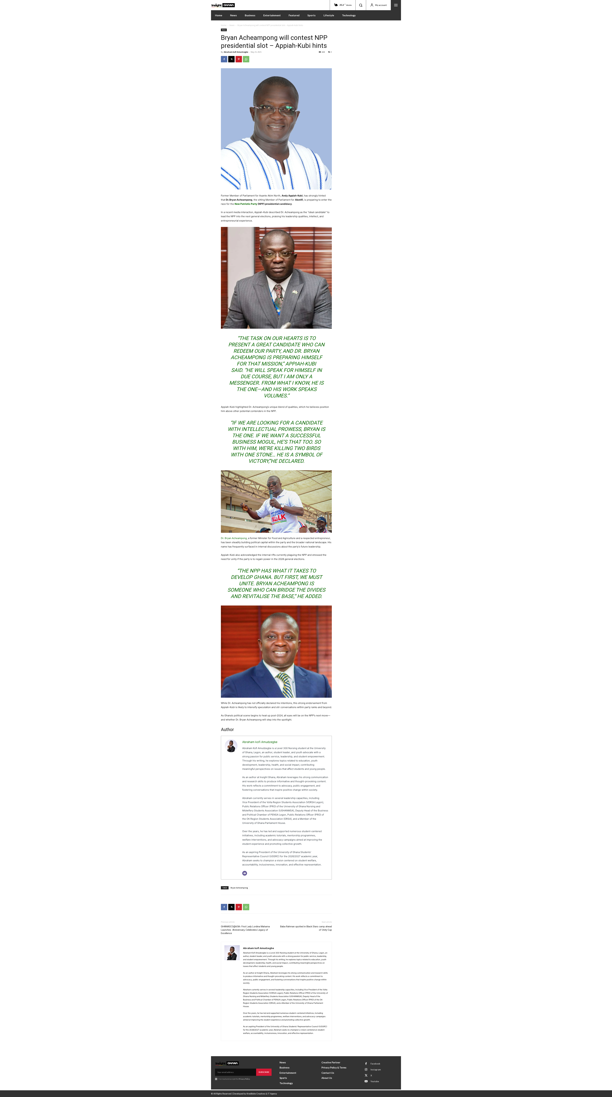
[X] (231, 59)
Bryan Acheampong (239, 887)
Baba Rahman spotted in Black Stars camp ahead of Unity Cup (306, 928)
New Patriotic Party (246, 203)
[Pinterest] (239, 59)
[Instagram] (366, 1070)
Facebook (375, 1063)
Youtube (375, 1081)
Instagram (376, 1069)
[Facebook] (224, 59)
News (231, 25)
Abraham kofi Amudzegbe (236, 52)
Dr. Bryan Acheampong (234, 538)
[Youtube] (366, 1081)
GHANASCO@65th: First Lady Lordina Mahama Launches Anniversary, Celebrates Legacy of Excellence (245, 930)
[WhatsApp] (246, 59)
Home (223, 25)
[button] (361, 5)
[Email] (244, 873)
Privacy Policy (244, 1079)
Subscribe (264, 1072)
